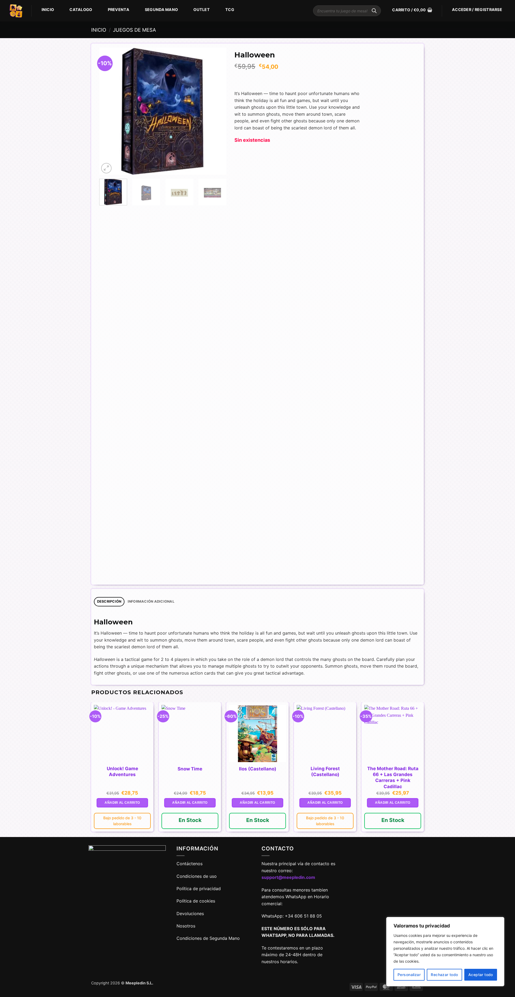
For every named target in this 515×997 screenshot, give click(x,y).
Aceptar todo (480, 974)
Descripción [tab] (109, 601)
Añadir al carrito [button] (122, 803)
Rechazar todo (444, 974)
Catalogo (80, 9)
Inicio (48, 9)
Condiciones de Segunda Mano (208, 938)
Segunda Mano (161, 9)
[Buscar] (374, 10)
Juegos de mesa (134, 30)
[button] (412, 9)
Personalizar (409, 974)
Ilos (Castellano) (257, 769)
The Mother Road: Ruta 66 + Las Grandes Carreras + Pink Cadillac (392, 777)
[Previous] (108, 111)
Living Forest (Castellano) (325, 771)
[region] (445, 951)
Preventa (118, 9)
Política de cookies (195, 901)
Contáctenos (190, 863)
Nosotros (185, 926)
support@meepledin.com (288, 877)
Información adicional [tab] (151, 601)
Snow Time (190, 769)
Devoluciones (190, 913)
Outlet (201, 9)
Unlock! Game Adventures (122, 771)
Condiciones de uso (196, 876)
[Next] (217, 111)
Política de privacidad (198, 888)
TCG (229, 9)
